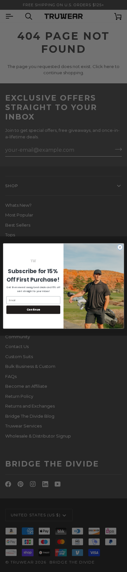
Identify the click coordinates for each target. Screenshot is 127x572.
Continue (33, 310)
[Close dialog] (120, 247)
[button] (33, 261)
